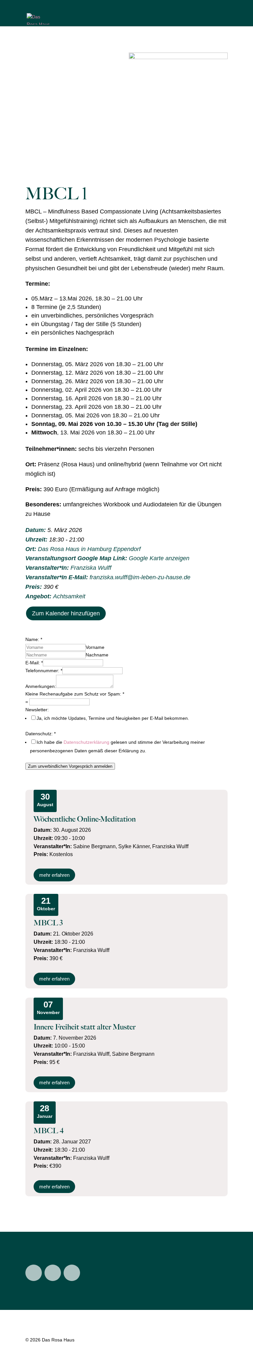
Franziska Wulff (90, 567)
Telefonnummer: (43, 670)
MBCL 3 (48, 922)
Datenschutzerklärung (86, 742)
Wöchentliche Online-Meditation (85, 819)
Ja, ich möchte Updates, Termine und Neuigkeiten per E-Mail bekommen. (113, 718)
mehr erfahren (54, 875)
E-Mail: (34, 662)
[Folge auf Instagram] (33, 1273)
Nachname (97, 654)
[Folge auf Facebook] (52, 1273)
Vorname (95, 647)
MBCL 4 (49, 1130)
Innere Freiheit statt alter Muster (84, 1026)
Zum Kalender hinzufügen (66, 613)
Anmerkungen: (40, 686)
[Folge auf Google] (72, 1273)
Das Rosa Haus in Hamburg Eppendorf (89, 549)
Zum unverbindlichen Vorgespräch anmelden (70, 766)
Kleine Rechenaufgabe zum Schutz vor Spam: (74, 693)
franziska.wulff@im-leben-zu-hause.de (140, 577)
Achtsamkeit (69, 596)
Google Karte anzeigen (159, 558)
